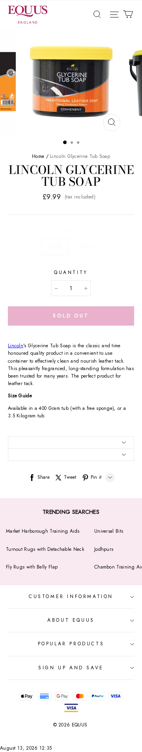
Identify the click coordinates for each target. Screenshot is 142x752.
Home (38, 156)
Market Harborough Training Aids (42, 531)
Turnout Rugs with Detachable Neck (45, 549)
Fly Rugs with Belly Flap (32, 566)
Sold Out (71, 315)
